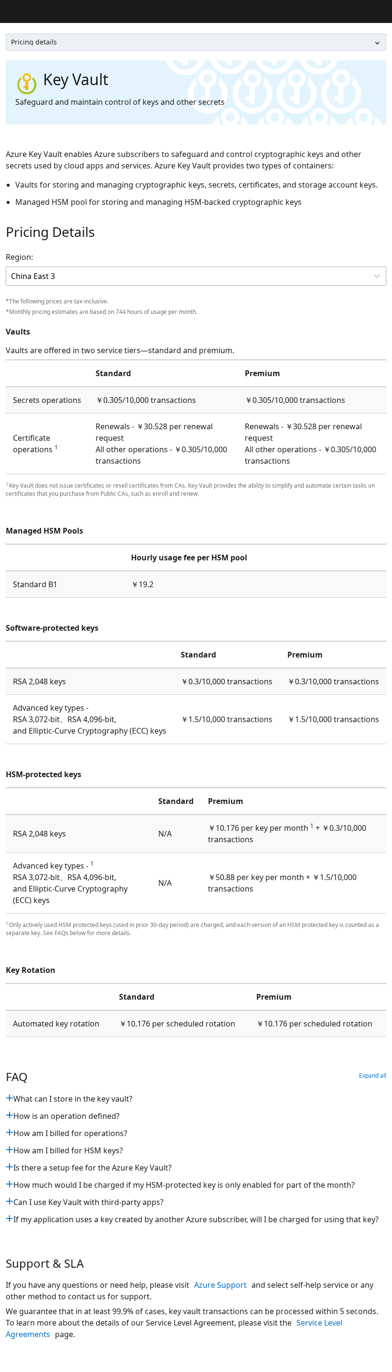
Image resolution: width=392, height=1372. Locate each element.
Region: (19, 257)
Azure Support (221, 1285)
